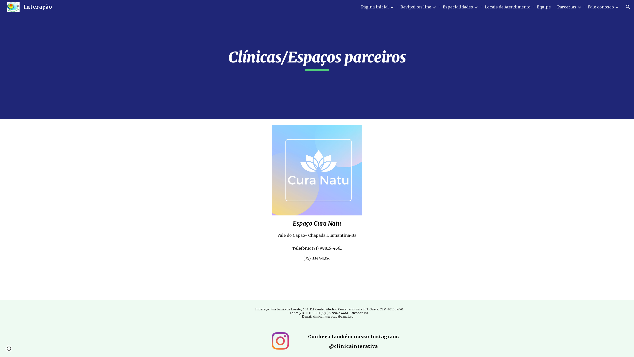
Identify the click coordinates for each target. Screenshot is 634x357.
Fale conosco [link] (601, 6)
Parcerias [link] (566, 6)
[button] (628, 7)
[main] (317, 59)
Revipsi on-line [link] (415, 6)
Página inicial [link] (375, 6)
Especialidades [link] (458, 6)
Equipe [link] (544, 6)
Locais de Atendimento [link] (507, 6)
